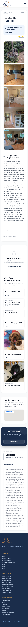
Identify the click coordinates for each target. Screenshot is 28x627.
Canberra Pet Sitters (6, 590)
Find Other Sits (14, 441)
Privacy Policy (5, 568)
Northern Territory (6, 614)
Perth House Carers (6, 582)
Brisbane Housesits (6, 580)
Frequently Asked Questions (8, 562)
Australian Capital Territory (8, 612)
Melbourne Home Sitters (7, 578)
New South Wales (6, 600)
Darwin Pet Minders (6, 592)
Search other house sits (14, 266)
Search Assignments (6, 560)
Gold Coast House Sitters (7, 586)
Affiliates (4, 566)
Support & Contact (6, 558)
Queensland (4, 604)
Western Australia (6, 606)
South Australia (5, 608)
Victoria (3, 602)
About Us (4, 556)
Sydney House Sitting (7, 576)
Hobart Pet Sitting (6, 588)
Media (3, 564)
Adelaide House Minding (7, 584)
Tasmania (4, 610)
